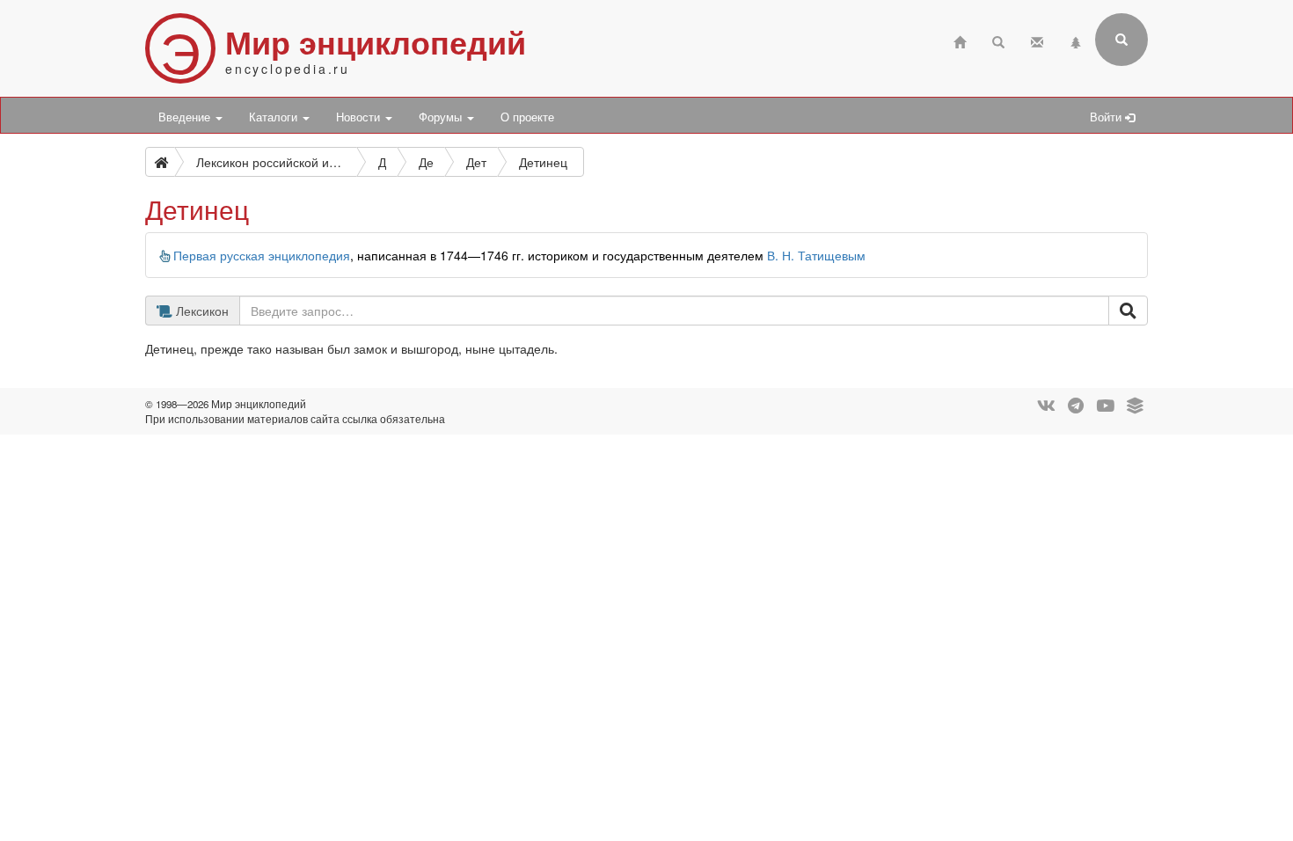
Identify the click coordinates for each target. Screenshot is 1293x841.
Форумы (442, 117)
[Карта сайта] (1075, 40)
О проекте (527, 117)
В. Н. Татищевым (816, 255)
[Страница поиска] (998, 40)
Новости (360, 117)
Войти (1107, 117)
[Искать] (1128, 310)
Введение (186, 117)
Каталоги (275, 117)
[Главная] (959, 40)
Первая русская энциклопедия (261, 255)
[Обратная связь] (1037, 40)
